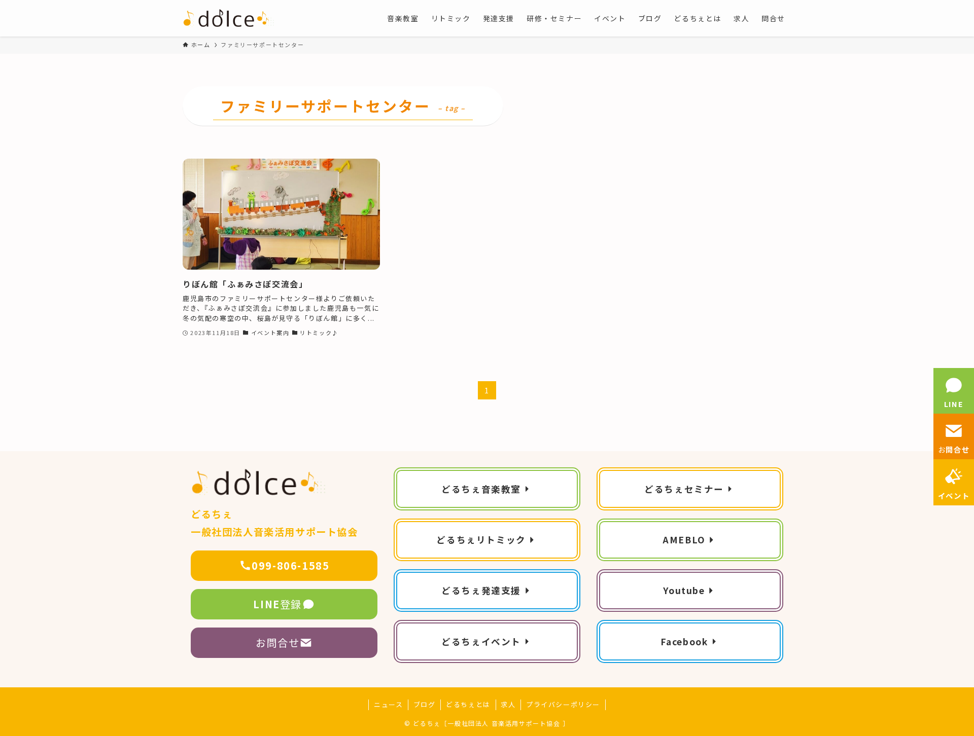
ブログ (424, 704)
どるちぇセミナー (684, 489)
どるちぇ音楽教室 (481, 489)
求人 (508, 704)
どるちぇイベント (481, 641)
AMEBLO (684, 539)
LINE (953, 403)
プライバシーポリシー (563, 704)
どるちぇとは (468, 704)
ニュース (388, 704)
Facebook (684, 641)
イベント (953, 495)
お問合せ (277, 642)
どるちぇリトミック (481, 539)
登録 (277, 604)
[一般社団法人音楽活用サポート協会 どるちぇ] (229, 18)
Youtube (684, 590)
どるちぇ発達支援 (481, 590)
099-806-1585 (290, 565)
